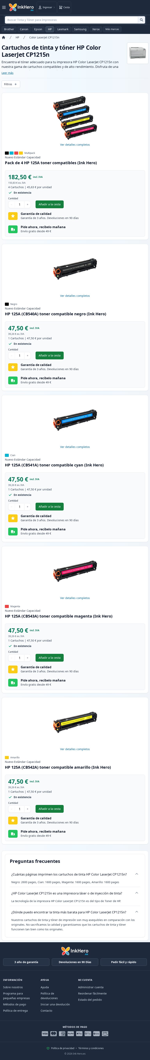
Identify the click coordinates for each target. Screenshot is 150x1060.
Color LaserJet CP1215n (44, 37)
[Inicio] (3, 37)
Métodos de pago (14, 1004)
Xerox (96, 29)
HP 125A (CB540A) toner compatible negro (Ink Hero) (55, 313)
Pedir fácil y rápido (123, 962)
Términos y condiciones (91, 1048)
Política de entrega (15, 1010)
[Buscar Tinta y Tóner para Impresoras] (141, 20)
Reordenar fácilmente (92, 993)
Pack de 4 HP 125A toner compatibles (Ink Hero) (51, 162)
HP (50, 29)
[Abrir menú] (4, 7)
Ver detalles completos (75, 144)
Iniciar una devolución (55, 1004)
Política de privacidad (62, 1048)
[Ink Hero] (21, 7)
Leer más (7, 73)
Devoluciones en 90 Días (75, 962)
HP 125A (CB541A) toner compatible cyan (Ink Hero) (54, 465)
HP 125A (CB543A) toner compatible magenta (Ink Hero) (58, 616)
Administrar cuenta (91, 987)
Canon (24, 29)
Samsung (80, 29)
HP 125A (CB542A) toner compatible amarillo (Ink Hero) (58, 767)
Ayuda (45, 987)
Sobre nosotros (13, 987)
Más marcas (112, 29)
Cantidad (13, 198)
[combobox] (75, 20)
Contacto (46, 1010)
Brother (9, 29)
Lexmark (62, 29)
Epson (38, 29)
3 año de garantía (26, 962)
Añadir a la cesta (51, 205)
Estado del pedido (90, 1000)
